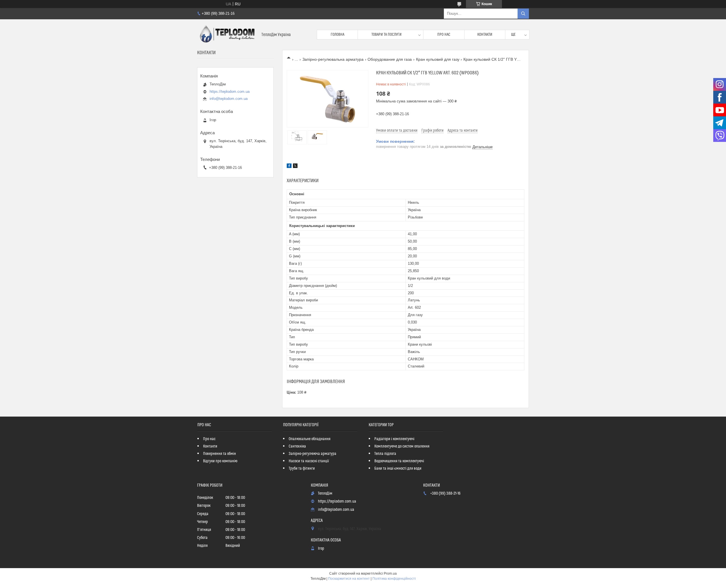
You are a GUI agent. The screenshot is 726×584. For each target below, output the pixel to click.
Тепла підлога (385, 453)
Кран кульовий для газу (437, 59)
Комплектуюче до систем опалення (401, 446)
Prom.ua (390, 573)
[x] (295, 166)
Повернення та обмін (219, 453)
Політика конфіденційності (394, 579)
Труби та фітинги (302, 468)
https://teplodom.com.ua (230, 91)
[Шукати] (523, 14)
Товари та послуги (387, 34)
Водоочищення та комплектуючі (399, 461)
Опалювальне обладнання (309, 439)
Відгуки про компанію (220, 461)
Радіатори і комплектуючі (394, 439)
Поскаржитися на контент (349, 579)
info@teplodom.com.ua (229, 98)
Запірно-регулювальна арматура (333, 59)
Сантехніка (297, 446)
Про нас (443, 34)
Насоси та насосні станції (309, 461)
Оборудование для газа (390, 59)
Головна (337, 34)
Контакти (484, 34)
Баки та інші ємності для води (397, 468)
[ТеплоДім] (227, 34)
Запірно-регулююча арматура (312, 453)
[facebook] (289, 166)
